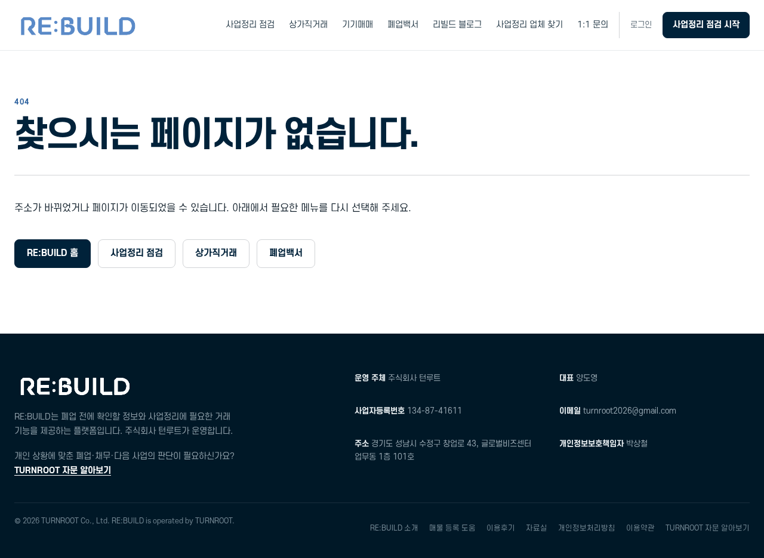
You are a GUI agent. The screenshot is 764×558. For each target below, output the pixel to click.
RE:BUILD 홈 (52, 253)
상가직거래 (308, 25)
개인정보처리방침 (586, 528)
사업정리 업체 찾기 (529, 25)
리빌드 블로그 (457, 25)
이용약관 (640, 528)
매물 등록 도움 (452, 528)
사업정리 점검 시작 (706, 25)
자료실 (536, 528)
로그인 (641, 24)
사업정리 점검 (250, 25)
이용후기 (500, 528)
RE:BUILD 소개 (394, 528)
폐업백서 (402, 25)
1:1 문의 (592, 25)
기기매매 (357, 25)
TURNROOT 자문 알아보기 (62, 470)
